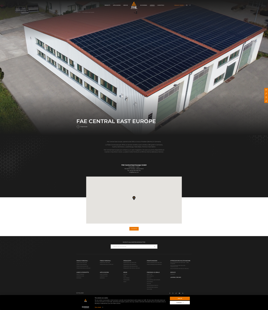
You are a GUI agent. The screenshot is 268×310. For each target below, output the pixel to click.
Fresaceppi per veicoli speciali (131, 268)
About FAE (149, 274)
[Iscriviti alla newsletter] (266, 101)
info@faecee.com (134, 172)
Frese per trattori (105, 262)
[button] (134, 198)
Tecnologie (126, 279)
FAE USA (149, 283)
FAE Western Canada (152, 287)
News (125, 272)
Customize (179, 302)
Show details (98, 307)
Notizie (125, 274)
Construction (80, 276)
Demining (78, 277)
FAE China (149, 289)
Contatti (172, 274)
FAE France (150, 281)
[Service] (266, 93)
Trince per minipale (81, 264)
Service (173, 272)
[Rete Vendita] (266, 97)
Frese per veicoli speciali (106, 264)
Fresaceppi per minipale (129, 264)
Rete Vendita (150, 276)
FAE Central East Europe (153, 279)
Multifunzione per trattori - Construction (178, 266)
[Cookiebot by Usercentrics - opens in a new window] (85, 307)
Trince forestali (82, 260)
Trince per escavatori (82, 266)
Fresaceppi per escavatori (130, 266)
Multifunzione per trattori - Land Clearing (179, 263)
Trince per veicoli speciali (83, 268)
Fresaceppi (127, 260)
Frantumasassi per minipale (154, 264)
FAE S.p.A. (78, 12)
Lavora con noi (175, 277)
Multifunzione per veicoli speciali (179, 268)
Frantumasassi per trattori (154, 262)
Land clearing (80, 274)
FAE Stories (126, 277)
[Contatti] (266, 90)
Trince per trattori (81, 262)
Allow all (180, 298)
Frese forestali (105, 260)
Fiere (124, 276)
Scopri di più (83, 126)
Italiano (81, 293)
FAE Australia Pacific (152, 285)
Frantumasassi (152, 260)
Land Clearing (104, 274)
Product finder (179, 5)
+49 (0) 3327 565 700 (135, 170)
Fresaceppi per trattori (129, 262)
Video (124, 281)
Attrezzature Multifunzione (180, 260)
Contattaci (134, 228)
